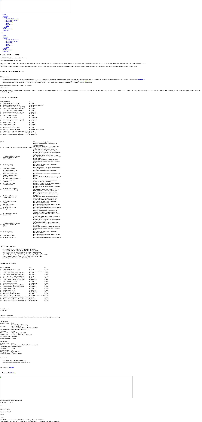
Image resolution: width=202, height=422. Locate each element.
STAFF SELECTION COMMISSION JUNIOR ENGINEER (15, 85)
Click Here (11, 367)
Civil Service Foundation (12, 19)
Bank (7, 23)
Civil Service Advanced (12, 20)
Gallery (5, 27)
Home (4, 14)
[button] (101, 33)
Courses (5, 17)
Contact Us (6, 30)
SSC (7, 26)
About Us (5, 16)
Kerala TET (9, 24)
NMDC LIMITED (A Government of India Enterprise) (13, 58)
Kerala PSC (9, 21)
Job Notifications (7, 28)
